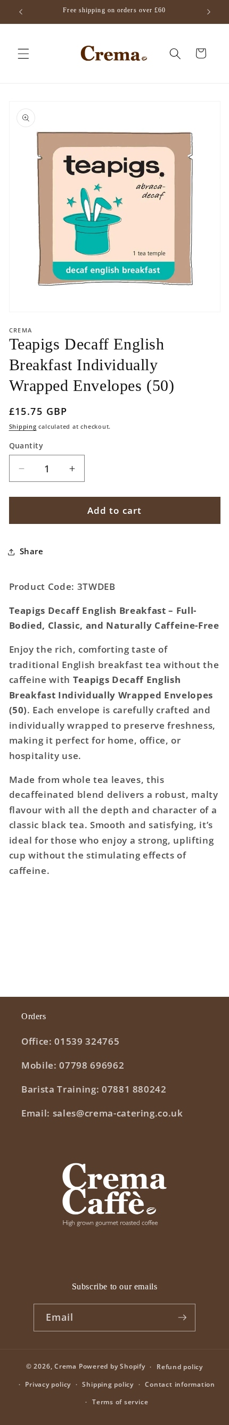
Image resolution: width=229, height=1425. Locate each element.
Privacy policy (48, 1384)
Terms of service (120, 1401)
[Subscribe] (182, 1317)
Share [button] (32, 551)
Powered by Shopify (112, 1366)
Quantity (26, 445)
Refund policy (180, 1366)
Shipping (23, 426)
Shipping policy (108, 1384)
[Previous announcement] (20, 11)
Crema (65, 1366)
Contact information (180, 1384)
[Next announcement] (208, 11)
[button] (23, 53)
